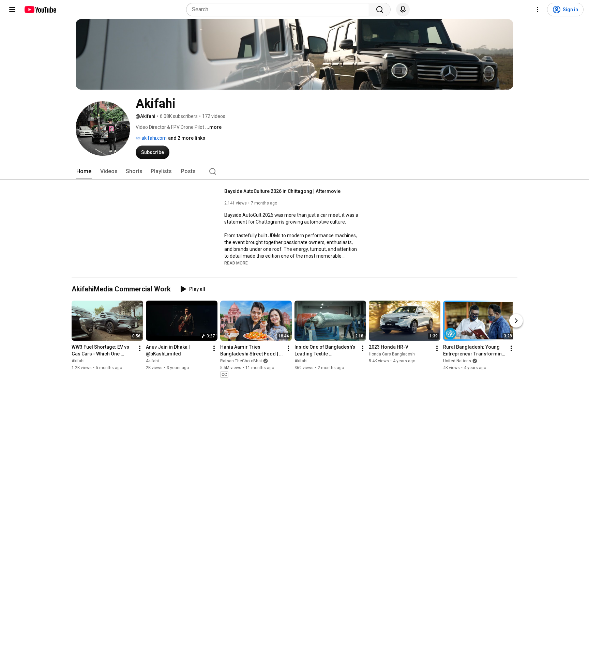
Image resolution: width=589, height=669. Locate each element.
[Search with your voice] (403, 9)
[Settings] (537, 9)
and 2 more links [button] (186, 138)
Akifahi (78, 361)
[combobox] (279, 9)
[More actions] (140, 348)
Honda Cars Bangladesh (392, 354)
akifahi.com (153, 138)
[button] (236, 262)
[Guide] (12, 9)
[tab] (84, 171)
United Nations (457, 361)
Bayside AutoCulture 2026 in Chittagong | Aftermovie (282, 191)
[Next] (516, 321)
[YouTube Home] (40, 9)
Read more (236, 263)
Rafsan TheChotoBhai (241, 361)
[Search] (380, 9)
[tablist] (294, 171)
